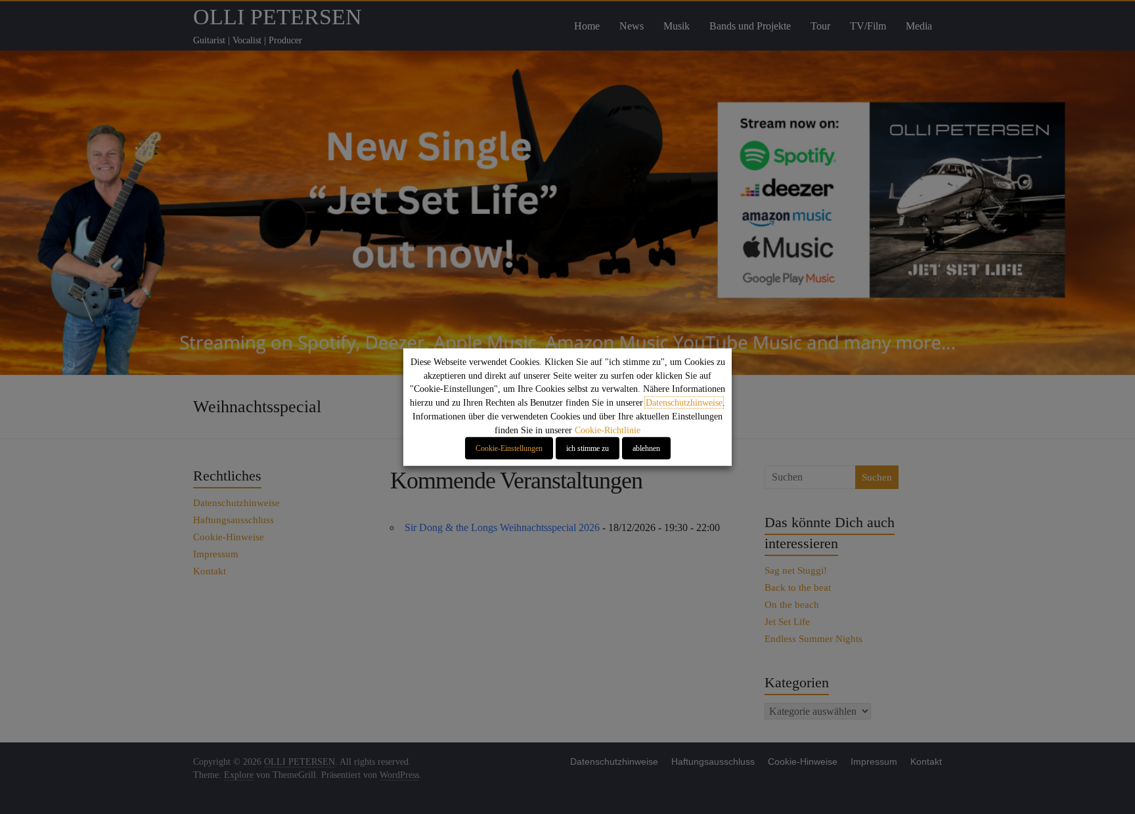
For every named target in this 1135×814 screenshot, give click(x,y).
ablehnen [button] (646, 447)
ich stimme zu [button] (587, 447)
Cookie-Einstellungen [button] (509, 447)
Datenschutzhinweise (684, 403)
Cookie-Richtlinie (607, 430)
